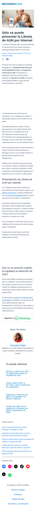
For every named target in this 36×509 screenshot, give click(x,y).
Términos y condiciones (18, 504)
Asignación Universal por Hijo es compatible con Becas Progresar (17, 397)
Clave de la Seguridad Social (17, 195)
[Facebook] (7, 59)
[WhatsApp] (3, 59)
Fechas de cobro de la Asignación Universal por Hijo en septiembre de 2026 (17, 409)
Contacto (18, 494)
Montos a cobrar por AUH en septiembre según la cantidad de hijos (17, 373)
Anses (4, 53)
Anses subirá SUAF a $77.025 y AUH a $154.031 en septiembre (18, 385)
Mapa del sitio (18, 499)
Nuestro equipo (18, 490)
